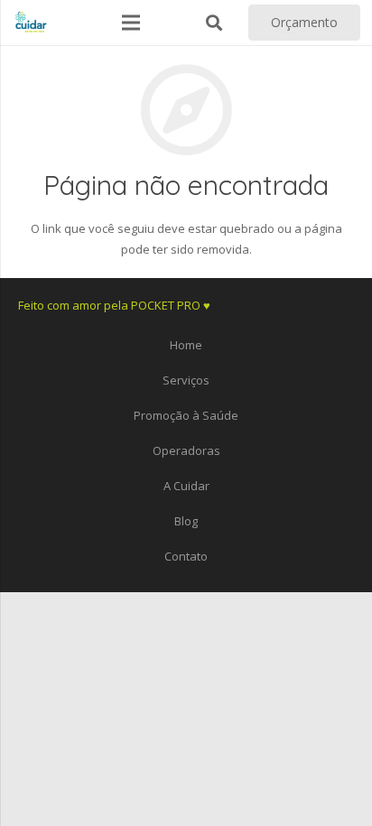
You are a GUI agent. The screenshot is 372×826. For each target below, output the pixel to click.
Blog (186, 521)
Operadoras (186, 450)
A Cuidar (186, 486)
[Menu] (131, 22)
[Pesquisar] (214, 22)
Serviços (186, 380)
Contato (186, 556)
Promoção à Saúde (186, 415)
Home (186, 345)
